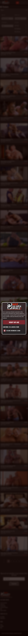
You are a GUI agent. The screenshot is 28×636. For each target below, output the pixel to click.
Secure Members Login (13, 331)
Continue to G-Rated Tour (11, 327)
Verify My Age (14, 322)
